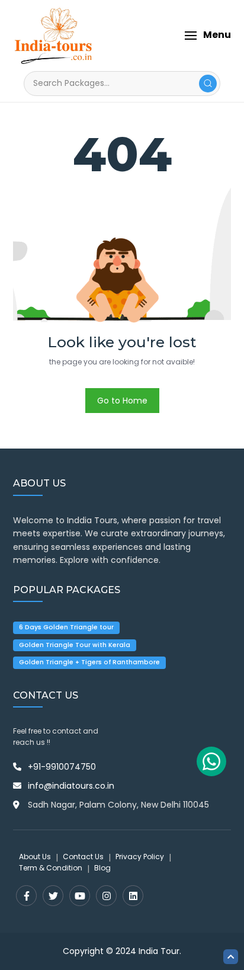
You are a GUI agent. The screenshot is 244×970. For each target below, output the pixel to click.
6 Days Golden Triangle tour (66, 627)
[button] (207, 35)
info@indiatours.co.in (71, 786)
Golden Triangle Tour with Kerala (74, 645)
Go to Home (122, 400)
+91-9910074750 (62, 767)
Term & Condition (50, 868)
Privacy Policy (139, 856)
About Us (35, 856)
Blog (102, 868)
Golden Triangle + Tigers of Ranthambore (89, 662)
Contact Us (83, 856)
